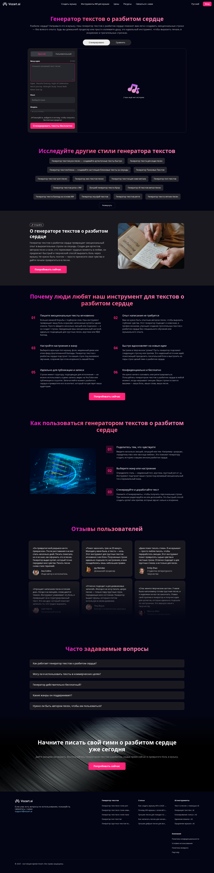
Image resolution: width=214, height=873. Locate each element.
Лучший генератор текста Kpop (104, 187)
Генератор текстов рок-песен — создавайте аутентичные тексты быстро (87, 161)
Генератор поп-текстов (165, 178)
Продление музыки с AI (185, 823)
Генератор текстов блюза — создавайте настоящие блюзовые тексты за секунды (89, 169)
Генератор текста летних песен (163, 196)
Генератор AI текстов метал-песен (144, 187)
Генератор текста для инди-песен (146, 161)
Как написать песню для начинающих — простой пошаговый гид (152, 819)
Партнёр (175, 852)
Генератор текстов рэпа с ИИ (67, 187)
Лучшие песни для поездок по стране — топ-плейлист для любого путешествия (152, 814)
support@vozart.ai (23, 811)
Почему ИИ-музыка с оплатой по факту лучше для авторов (152, 810)
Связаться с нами (144, 4)
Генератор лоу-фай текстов (95, 196)
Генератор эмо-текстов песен (89, 178)
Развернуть (107, 205)
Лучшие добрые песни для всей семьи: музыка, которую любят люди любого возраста (152, 823)
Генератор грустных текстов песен (116, 823)
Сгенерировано (96, 42)
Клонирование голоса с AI (186, 814)
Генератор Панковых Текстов (150, 169)
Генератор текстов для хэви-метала (129, 178)
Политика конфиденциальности (185, 839)
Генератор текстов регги (128, 196)
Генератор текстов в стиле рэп (115, 806)
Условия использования (182, 843)
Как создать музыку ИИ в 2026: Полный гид (152, 806)
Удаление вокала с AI (184, 819)
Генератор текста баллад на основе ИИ (55, 196)
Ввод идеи (35, 61)
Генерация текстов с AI (184, 810)
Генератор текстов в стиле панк (115, 814)
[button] (95, 3)
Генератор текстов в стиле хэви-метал (116, 810)
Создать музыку (69, 4)
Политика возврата (180, 848)
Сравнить (120, 42)
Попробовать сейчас (48, 269)
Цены (116, 4)
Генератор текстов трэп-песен (52, 178)
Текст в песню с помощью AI (187, 806)
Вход (207, 4)
